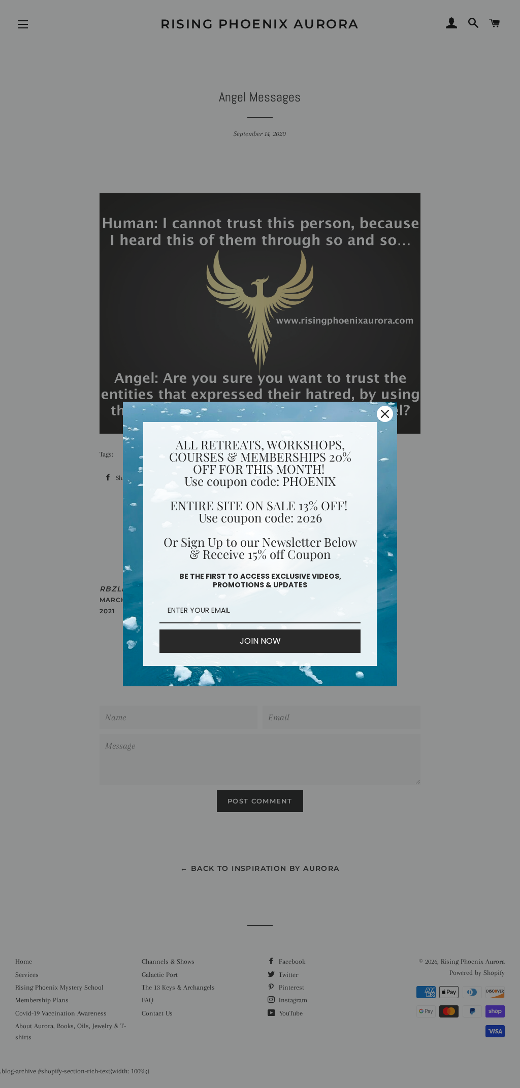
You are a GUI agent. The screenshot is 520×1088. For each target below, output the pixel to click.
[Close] (385, 414)
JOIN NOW (260, 641)
